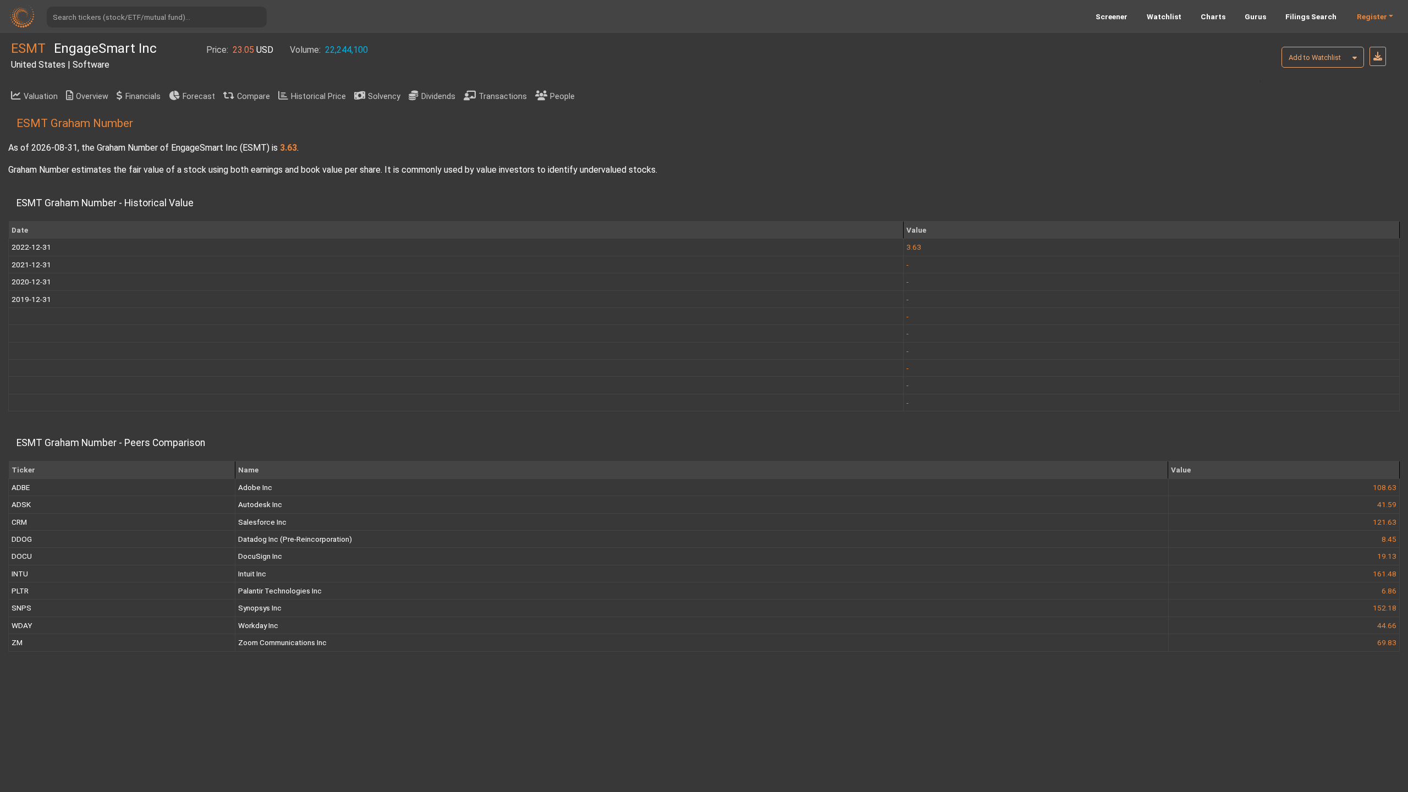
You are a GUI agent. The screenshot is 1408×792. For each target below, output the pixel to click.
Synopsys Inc (260, 607)
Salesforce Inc (262, 522)
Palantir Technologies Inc (280, 590)
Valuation (41, 96)
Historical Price (318, 96)
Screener (1112, 16)
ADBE (21, 487)
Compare (253, 96)
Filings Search (1310, 16)
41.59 (1386, 504)
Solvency (384, 96)
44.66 (1386, 625)
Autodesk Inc (260, 504)
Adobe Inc (255, 487)
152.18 (1384, 607)
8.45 (1389, 539)
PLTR (20, 590)
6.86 (1389, 590)
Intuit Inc (252, 573)
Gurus (1255, 16)
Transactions (503, 96)
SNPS (21, 607)
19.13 (1386, 556)
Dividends (438, 96)
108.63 (1384, 487)
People (562, 96)
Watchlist (1164, 16)
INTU (20, 573)
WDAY (22, 625)
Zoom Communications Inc (282, 642)
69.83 (1386, 642)
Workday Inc (258, 625)
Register (1372, 16)
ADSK (21, 504)
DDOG (22, 539)
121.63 (1384, 522)
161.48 (1384, 573)
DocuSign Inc (260, 556)
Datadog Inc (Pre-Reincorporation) (295, 539)
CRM (19, 522)
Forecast (199, 96)
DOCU (22, 556)
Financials (143, 96)
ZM (17, 642)
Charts (1213, 16)
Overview (92, 96)
